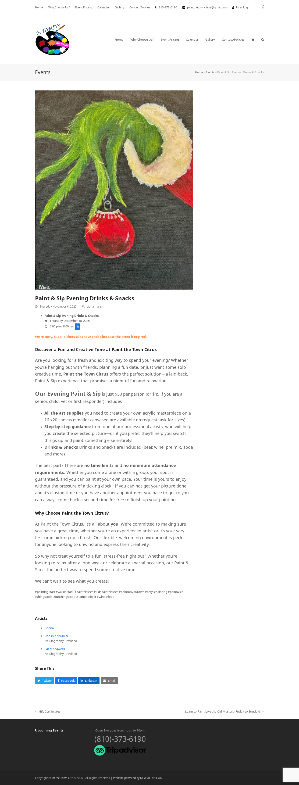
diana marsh (95, 306)
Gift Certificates (47, 711)
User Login (243, 7)
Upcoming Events (49, 730)
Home (199, 72)
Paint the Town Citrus (62, 778)
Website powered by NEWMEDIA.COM (138, 778)
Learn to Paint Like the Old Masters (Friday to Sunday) (222, 711)
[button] (253, 39)
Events (210, 72)
